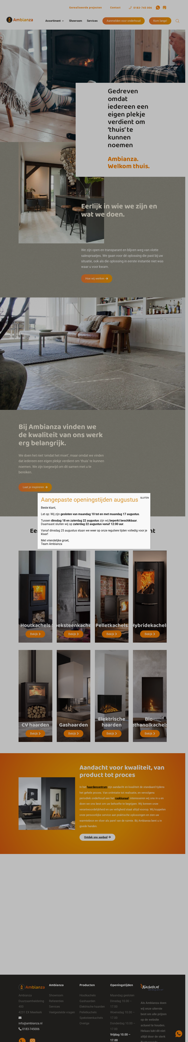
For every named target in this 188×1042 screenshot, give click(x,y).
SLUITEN (144, 498)
